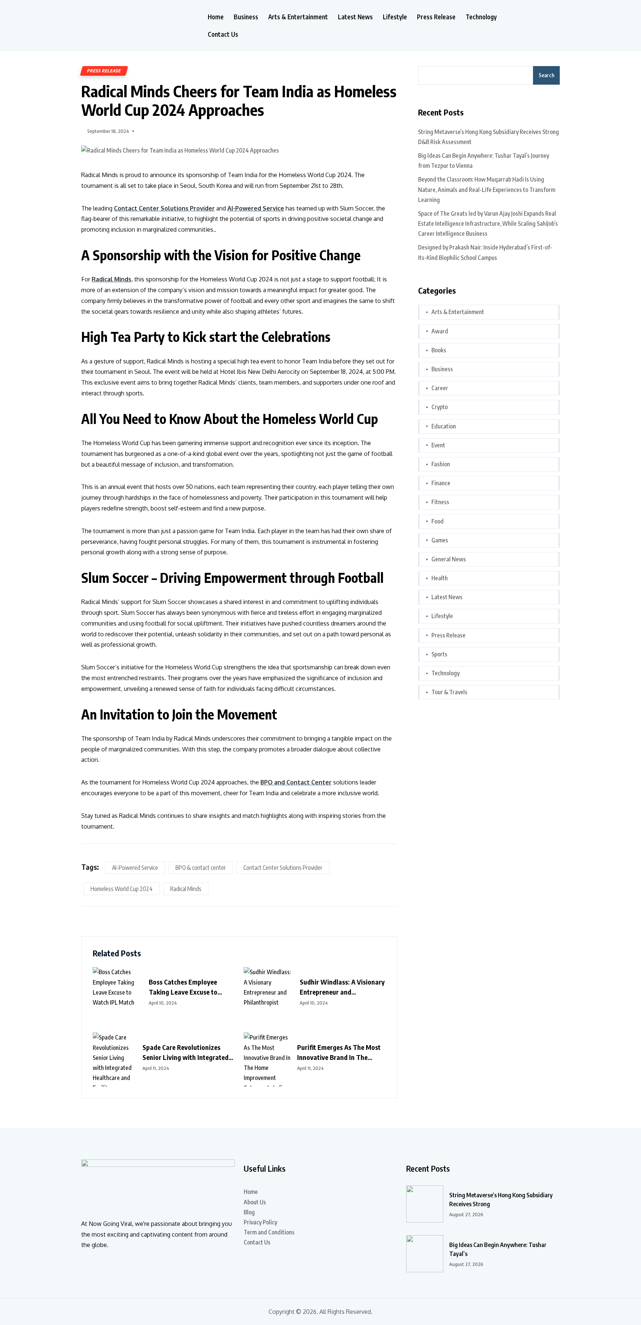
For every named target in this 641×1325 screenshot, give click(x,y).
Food (437, 521)
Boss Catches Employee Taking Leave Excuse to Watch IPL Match (183, 987)
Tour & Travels (449, 692)
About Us (255, 1202)
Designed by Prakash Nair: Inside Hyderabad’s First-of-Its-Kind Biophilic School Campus (485, 252)
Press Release (436, 17)
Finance (440, 483)
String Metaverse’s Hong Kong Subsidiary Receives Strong (501, 1199)
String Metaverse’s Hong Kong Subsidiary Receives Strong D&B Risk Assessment (488, 137)
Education (443, 426)
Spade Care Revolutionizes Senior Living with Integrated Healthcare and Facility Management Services (185, 1052)
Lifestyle (395, 17)
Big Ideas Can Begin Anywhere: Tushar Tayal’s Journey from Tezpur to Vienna (483, 160)
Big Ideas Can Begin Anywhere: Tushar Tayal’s (497, 1249)
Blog (249, 1212)
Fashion (440, 464)
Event (438, 445)
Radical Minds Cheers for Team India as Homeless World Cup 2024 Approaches (239, 100)
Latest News (355, 17)
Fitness (440, 502)
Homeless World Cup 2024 (122, 888)
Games (439, 540)
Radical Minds (185, 888)
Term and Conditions (269, 1232)
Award (439, 331)
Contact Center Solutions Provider (282, 867)
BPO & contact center (200, 867)
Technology (481, 17)
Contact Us (223, 34)
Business (246, 17)
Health (439, 578)
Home (216, 17)
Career (439, 388)
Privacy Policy (260, 1222)
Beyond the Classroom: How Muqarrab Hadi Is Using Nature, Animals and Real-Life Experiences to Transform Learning (486, 189)
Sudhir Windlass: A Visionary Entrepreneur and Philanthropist (342, 987)
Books (438, 350)
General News (448, 559)
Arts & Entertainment (298, 17)
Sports (439, 654)
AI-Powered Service (135, 867)
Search (546, 75)
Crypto (439, 407)
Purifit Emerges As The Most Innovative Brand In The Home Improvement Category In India (340, 1052)
